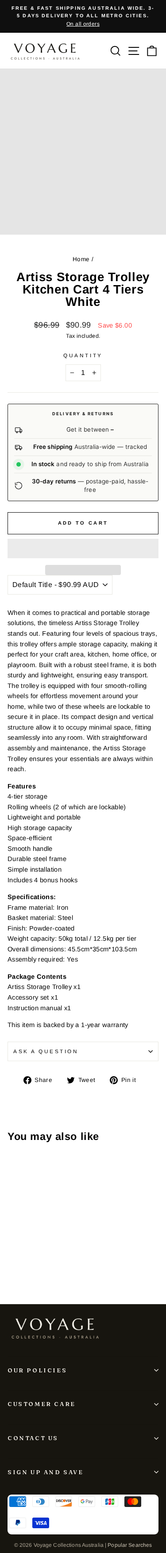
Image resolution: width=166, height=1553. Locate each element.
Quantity (82, 355)
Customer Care (42, 1403)
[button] (83, 548)
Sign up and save (46, 1472)
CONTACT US (33, 1437)
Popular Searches (130, 1545)
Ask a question (45, 1051)
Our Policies (37, 1370)
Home (81, 259)
